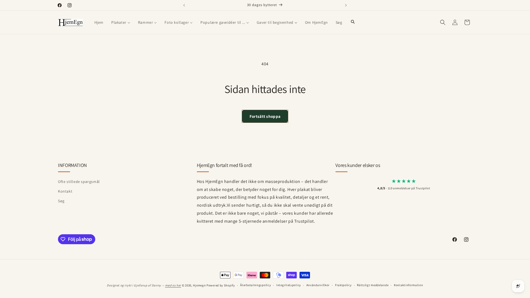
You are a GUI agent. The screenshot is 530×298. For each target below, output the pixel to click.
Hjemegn (199, 285)
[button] (443, 22)
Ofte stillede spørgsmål (79, 181)
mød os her (173, 285)
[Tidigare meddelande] (184, 5)
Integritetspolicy (288, 285)
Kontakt (65, 191)
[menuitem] (99, 22)
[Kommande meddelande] (346, 5)
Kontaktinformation (408, 285)
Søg (61, 200)
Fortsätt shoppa (265, 116)
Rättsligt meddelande (372, 285)
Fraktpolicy (343, 285)
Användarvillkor (318, 285)
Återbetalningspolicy (255, 285)
